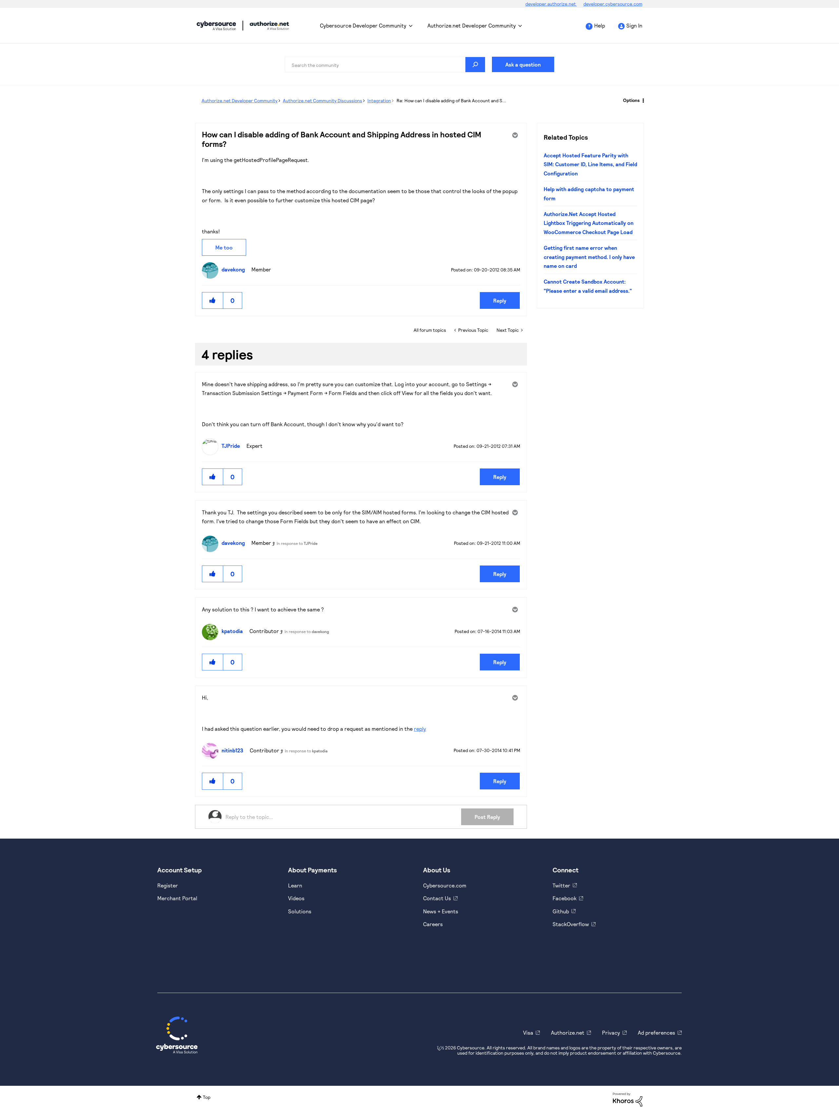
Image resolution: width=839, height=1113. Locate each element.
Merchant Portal (177, 898)
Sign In (634, 25)
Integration (379, 100)
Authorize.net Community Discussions (322, 100)
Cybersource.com (444, 885)
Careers (433, 924)
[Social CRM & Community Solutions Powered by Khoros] (627, 1099)
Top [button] (206, 1097)
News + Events (440, 911)
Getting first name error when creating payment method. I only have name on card (589, 257)
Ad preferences (656, 1032)
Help (599, 25)
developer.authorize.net (551, 4)
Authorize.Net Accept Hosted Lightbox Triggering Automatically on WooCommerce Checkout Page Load (589, 223)
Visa (528, 1032)
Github (561, 911)
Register (167, 885)
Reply (499, 300)
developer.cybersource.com (612, 4)
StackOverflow (571, 924)
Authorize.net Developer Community (471, 25)
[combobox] (385, 64)
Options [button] (631, 100)
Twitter (561, 885)
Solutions (299, 911)
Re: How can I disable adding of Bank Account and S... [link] (451, 100)
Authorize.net (567, 1032)
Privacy (611, 1032)
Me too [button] (224, 247)
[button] (212, 300)
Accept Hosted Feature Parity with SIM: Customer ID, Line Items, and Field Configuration (590, 164)
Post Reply (487, 817)
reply (420, 728)
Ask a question (523, 64)
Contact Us (437, 898)
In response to (297, 543)
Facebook (564, 898)
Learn (295, 885)
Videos (296, 898)
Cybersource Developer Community (216, 25)
